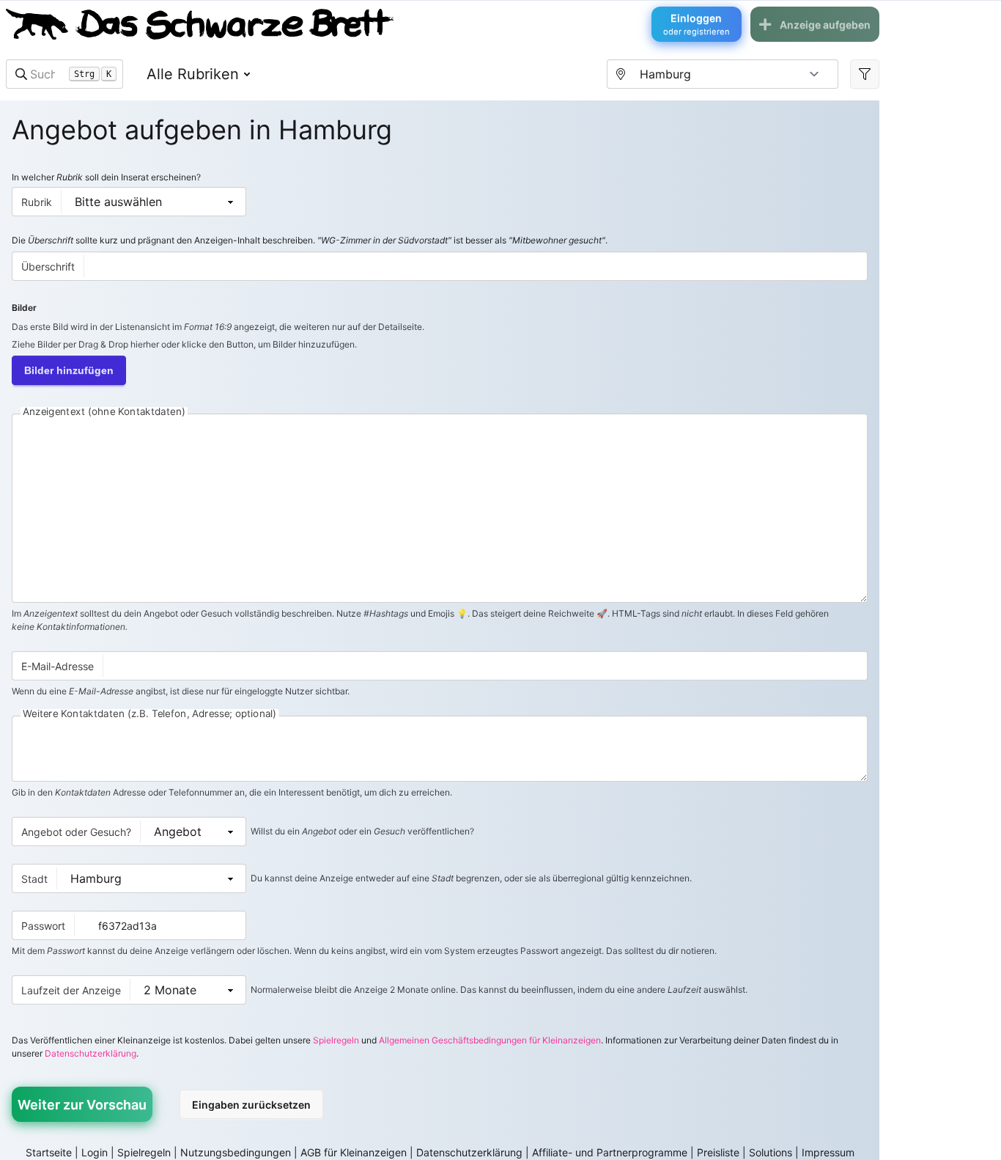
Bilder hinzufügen (69, 370)
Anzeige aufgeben (825, 24)
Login (94, 1152)
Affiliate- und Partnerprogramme (609, 1152)
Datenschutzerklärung (90, 1053)
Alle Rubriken (193, 74)
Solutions (770, 1152)
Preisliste (718, 1152)
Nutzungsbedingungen (235, 1152)
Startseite (49, 1152)
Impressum (828, 1152)
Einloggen (696, 24)
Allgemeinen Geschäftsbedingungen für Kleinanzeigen (490, 1040)
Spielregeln (336, 1040)
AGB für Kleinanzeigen (353, 1152)
